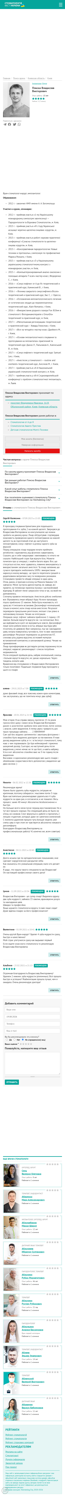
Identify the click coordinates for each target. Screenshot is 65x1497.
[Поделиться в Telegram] (5, 125)
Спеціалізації (11, 1455)
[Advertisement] (32, 41)
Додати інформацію (15, 1459)
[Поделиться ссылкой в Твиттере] (14, 125)
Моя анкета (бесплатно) (32, 439)
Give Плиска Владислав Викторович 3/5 (26, 1044)
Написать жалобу (32, 451)
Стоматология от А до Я (22, 422)
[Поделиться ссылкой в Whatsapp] (19, 125)
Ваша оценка (12, 1044)
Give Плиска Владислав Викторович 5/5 (31, 1044)
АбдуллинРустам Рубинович (32, 1302)
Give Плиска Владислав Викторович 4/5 (28, 1044)
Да (10, 1039)
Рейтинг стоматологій (16, 1434)
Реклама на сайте (14, 1451)
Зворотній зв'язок (14, 1463)
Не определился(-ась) (35, 1039)
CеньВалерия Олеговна (31, 1172)
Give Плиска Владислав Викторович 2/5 (23, 1044)
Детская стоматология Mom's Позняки (29, 429)
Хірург (44, 83)
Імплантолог (36, 83)
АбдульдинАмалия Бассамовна (32, 1328)
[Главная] (17, 4)
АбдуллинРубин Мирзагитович (33, 1276)
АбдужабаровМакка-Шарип (29, 1224)
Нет (18, 1039)
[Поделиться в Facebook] (9, 125)
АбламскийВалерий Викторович (33, 1380)
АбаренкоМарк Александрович (33, 1198)
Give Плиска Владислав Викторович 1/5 (21, 1044)
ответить (54, 677)
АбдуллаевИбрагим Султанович (33, 1250)
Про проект (11, 1467)
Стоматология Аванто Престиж (26, 425)
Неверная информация (33, 445)
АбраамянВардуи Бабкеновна (32, 1406)
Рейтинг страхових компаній (19, 1442)
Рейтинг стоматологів (16, 1438)
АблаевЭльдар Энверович (32, 1354)
